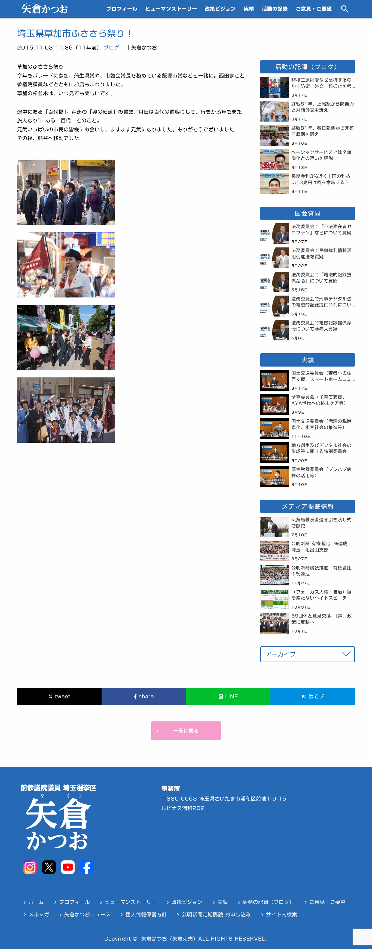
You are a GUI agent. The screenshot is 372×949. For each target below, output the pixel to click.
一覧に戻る (186, 730)
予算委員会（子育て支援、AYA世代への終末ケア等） (319, 400)
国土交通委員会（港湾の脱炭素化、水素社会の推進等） (321, 424)
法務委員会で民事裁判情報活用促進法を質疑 (321, 253)
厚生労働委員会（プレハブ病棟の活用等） (321, 472)
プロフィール (122, 8)
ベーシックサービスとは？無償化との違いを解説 (321, 155)
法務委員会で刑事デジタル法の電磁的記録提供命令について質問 (321, 303)
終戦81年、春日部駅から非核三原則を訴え (322, 131)
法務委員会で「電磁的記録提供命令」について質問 (321, 277)
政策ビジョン (220, 8)
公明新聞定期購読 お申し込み (216, 914)
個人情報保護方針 (146, 914)
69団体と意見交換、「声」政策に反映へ (321, 619)
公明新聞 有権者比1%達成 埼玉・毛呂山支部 (321, 546)
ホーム (36, 902)
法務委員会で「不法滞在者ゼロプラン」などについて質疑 (321, 229)
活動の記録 (275, 8)
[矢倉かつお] (44, 11)
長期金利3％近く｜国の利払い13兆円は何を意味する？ (320, 179)
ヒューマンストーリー (171, 8)
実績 (249, 8)
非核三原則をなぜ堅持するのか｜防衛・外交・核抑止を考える (321, 84)
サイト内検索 (281, 914)
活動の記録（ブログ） (268, 902)
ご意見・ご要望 (314, 8)
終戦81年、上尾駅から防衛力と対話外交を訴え (322, 107)
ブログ (111, 47)
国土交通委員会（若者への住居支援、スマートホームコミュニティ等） (321, 377)
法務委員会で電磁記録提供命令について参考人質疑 (321, 326)
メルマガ (39, 914)
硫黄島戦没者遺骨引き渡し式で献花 (321, 522)
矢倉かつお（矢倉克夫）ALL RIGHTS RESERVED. (204, 938)
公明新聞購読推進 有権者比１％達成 (321, 571)
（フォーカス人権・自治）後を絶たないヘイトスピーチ (321, 595)
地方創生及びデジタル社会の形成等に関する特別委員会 (321, 448)
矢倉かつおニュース (87, 914)
